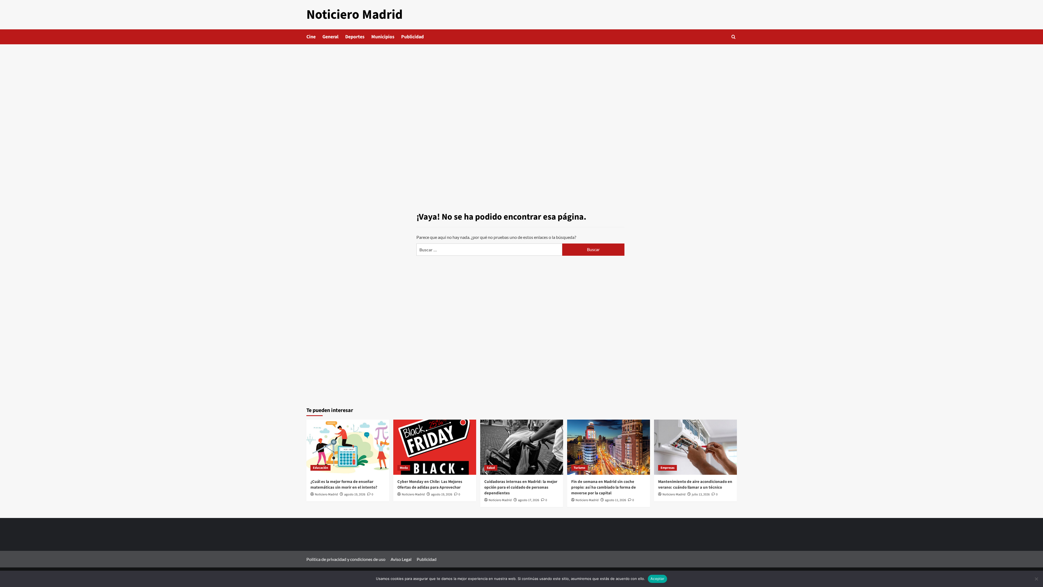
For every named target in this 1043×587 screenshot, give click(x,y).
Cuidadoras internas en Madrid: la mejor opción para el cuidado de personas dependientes (520, 487)
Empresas (667, 468)
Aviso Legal (401, 559)
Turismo (579, 468)
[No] (1036, 579)
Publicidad (412, 36)
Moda (404, 468)
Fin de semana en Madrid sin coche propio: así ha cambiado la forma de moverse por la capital (603, 487)
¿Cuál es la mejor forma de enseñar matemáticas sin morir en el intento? (343, 484)
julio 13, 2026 (701, 494)
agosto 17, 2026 (528, 500)
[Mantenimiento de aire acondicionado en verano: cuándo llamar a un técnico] (695, 447)
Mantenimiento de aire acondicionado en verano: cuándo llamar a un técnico (695, 484)
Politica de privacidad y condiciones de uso (345, 559)
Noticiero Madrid (354, 14)
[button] (733, 37)
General (330, 36)
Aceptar (657, 578)
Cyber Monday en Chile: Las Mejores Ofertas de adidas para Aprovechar (429, 484)
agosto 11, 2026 (615, 500)
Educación (320, 468)
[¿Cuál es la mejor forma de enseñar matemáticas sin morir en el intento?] (347, 447)
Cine (311, 36)
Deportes (355, 36)
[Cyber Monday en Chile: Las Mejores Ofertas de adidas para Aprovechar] (434, 447)
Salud (491, 468)
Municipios (382, 36)
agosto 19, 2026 (354, 494)
